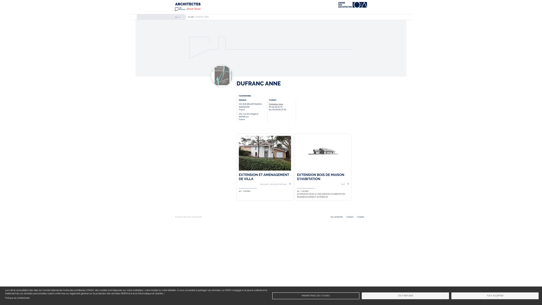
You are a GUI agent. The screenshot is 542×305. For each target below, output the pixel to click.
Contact (350, 217)
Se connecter (337, 217)
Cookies (360, 217)
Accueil (191, 17)
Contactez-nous (276, 104)
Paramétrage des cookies (316, 296)
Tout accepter (495, 296)
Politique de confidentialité (17, 298)
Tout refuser (405, 296)
